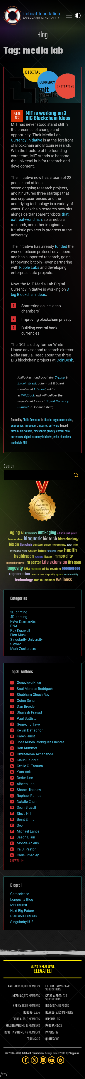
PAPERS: (50, 1032)
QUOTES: (50, 1039)
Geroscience (19, 894)
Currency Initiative (26, 140)
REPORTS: (50, 1019)
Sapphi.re (74, 1053)
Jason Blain (26, 837)
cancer (47, 545)
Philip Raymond (31, 420)
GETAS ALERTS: (53, 996)
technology (24, 580)
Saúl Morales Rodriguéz (35, 689)
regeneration (19, 574)
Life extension (54, 562)
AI (22, 533)
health (70, 550)
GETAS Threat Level (42, 970)
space (59, 574)
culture (69, 545)
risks (42, 574)
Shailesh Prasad (29, 712)
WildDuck (28, 395)
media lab (16, 443)
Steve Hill (24, 814)
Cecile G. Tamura (30, 766)
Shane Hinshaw (29, 790)
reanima (55, 569)
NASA (27, 569)
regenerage (71, 568)
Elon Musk (18, 635)
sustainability (71, 574)
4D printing (18, 617)
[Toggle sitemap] (69, 15)
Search (76, 475)
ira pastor (33, 562)
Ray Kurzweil (20, 631)
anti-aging (47, 533)
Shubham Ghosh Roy (33, 695)
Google (60, 551)
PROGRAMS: (52, 1026)
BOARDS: (50, 1013)
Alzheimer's (31, 533)
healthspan (24, 556)
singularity (50, 574)
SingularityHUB (22, 922)
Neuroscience (36, 569)
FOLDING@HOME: (15, 1026)
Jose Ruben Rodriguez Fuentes (40, 742)
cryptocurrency (59, 545)
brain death (38, 545)
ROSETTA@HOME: (14, 1032)
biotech (50, 539)
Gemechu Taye (28, 724)
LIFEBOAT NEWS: (54, 986)
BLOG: (48, 1006)
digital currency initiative (38, 437)
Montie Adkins (28, 843)
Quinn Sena (26, 700)
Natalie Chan (27, 802)
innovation (31, 426)
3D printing (18, 612)
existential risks (18, 551)
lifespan (74, 562)
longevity (15, 568)
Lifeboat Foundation (33, 1053)
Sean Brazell (26, 807)
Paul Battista (27, 718)
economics (17, 426)
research (35, 574)
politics (45, 569)
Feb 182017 (17, 116)
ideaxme (48, 557)
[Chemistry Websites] (42, 502)
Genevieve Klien (29, 683)
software (54, 426)
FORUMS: (32, 1039)
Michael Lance (28, 831)
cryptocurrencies (62, 420)
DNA (13, 626)
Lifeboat (40, 389)
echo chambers (62, 437)
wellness (64, 580)
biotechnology (68, 539)
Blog (42, 35)
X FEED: (17, 1006)
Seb (20, 825)
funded (61, 246)
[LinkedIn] (43, 1060)
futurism (52, 551)
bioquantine (15, 539)
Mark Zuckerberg (23, 649)
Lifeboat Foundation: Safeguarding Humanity (31, 15)
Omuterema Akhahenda (35, 754)
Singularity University (26, 639)
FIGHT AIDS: (19, 1019)
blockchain (26, 431)
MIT (25, 443)
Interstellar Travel (15, 563)
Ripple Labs (29, 267)
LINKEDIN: (16, 996)
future (42, 551)
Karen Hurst (26, 736)
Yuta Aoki (24, 772)
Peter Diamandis (23, 621)
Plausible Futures (23, 916)
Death (75, 545)
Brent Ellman (26, 819)
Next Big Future (22, 911)
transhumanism (44, 580)
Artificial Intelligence (67, 533)
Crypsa (60, 377)
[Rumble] (60, 1060)
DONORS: (28, 1013)
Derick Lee (25, 778)
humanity (39, 557)
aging (15, 533)
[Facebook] (25, 1060)
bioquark (33, 539)
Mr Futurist (18, 905)
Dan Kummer (27, 748)
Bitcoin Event (26, 383)
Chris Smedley (28, 855)
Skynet (15, 644)
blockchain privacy (44, 431)
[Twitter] (34, 1060)
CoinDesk (64, 360)
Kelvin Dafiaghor (29, 730)
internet (43, 426)
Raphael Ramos (29, 796)
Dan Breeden (26, 706)
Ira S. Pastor (26, 849)
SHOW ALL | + (17, 861)
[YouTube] (51, 1060)
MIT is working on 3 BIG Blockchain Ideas (48, 115)
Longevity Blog (21, 899)
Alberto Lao (25, 784)
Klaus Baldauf (28, 760)
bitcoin (48, 420)
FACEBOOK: (14, 986)
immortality (63, 556)
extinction (32, 551)
